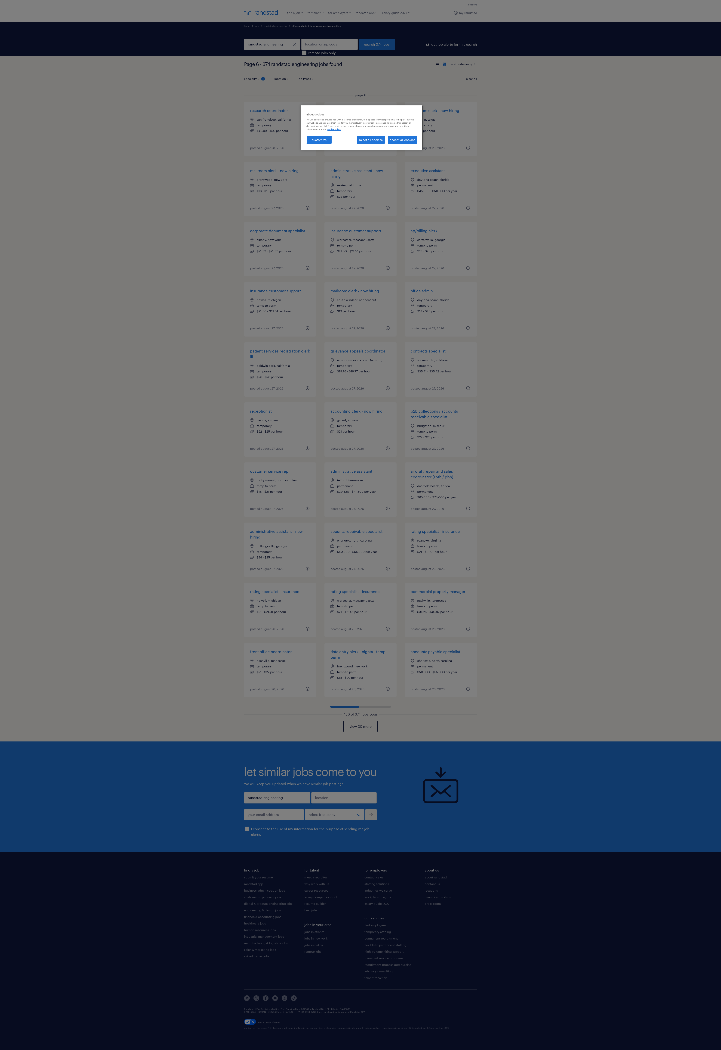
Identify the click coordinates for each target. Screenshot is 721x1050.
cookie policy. (334, 129)
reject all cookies (371, 139)
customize (319, 139)
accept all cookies (402, 139)
